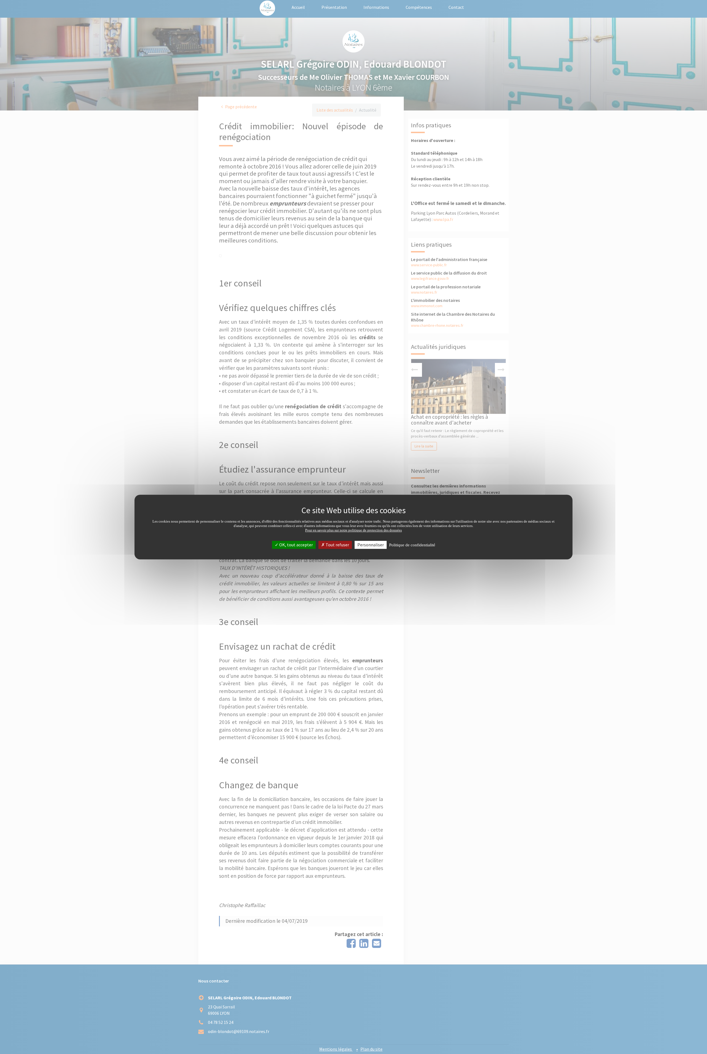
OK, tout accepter (295, 544)
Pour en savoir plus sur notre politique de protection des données (353, 530)
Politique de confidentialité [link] (412, 545)
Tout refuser (337, 544)
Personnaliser (370, 544)
